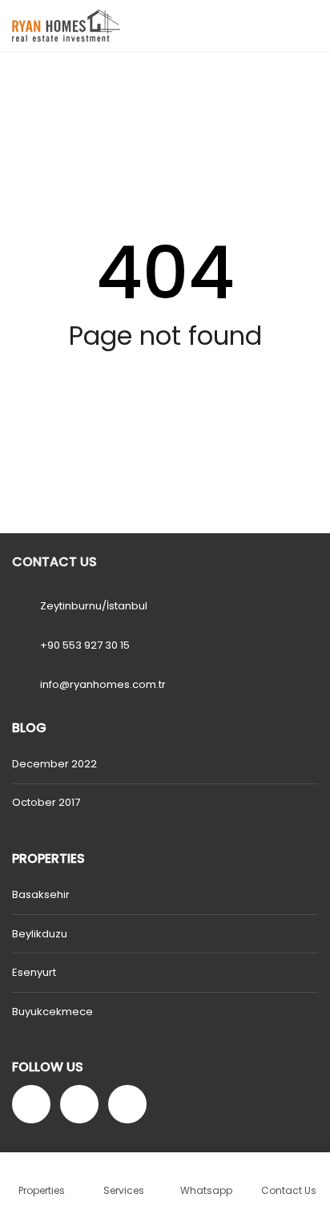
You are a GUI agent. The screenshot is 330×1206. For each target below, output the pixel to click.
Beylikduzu (39, 933)
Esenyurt (34, 972)
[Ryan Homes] (60, 26)
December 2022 (54, 763)
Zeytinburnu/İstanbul (93, 605)
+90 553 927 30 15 (85, 645)
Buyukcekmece (52, 1011)
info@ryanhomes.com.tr (103, 684)
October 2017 (46, 802)
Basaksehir (41, 894)
